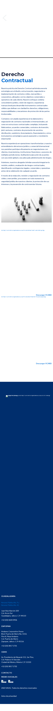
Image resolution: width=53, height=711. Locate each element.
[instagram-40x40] (10, 682)
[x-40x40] (3, 682)
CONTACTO (6, 673)
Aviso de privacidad (9, 696)
